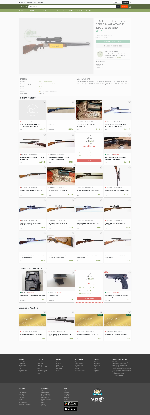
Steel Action (59, 368)
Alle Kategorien (22, 392)
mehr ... (20, 372)
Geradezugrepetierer (80, 370)
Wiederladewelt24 (23, 370)
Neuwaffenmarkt (23, 402)
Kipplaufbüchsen (79, 363)
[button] (129, 6)
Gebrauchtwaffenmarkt (24, 404)
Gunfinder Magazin (46, 399)
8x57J (95, 368)
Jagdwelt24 (22, 362)
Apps (42, 402)
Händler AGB (67, 392)
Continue (125, 2)
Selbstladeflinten (79, 365)
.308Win (96, 362)
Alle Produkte (22, 394)
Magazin (61, 11)
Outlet (20, 401)
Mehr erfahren (117, 57)
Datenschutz (67, 394)
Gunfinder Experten (46, 396)
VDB (20, 368)
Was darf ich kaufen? (51, 84)
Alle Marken (22, 391)
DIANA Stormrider (42, 370)
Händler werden (45, 392)
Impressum (66, 397)
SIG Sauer (58, 363)
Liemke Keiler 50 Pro (43, 366)
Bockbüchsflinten (48, 81)
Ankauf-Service (45, 397)
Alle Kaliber (21, 397)
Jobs (42, 401)
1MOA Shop (99, 64)
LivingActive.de (22, 365)
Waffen (40, 81)
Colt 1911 (40, 368)
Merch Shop (44, 406)
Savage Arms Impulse (43, 372)
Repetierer (77, 362)
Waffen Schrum (22, 366)
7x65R (40, 86)
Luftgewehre (78, 366)
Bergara (58, 370)
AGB (65, 391)
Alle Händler (22, 396)
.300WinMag (97, 365)
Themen (21, 399)
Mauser (58, 362)
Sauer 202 (40, 363)
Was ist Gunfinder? (76, 11)
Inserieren (124, 6)
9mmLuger (96, 370)
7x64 (95, 366)
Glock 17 (40, 365)
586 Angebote (99, 67)
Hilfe (89, 11)
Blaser (57, 365)
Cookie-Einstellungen (69, 396)
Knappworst (22, 363)
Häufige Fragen (67, 399)
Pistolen (77, 368)
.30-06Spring (97, 363)
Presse (43, 404)
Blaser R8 (40, 362)
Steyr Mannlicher (60, 366)
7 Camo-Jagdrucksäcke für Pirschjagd (121, 368)
